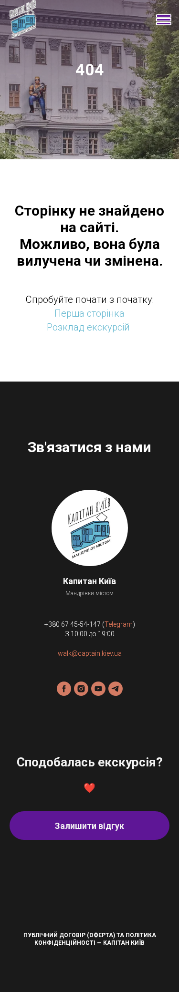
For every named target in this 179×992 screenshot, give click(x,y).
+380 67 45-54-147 (72, 961)
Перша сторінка (89, 650)
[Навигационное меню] (162, 19)
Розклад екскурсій (88, 664)
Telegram (119, 961)
